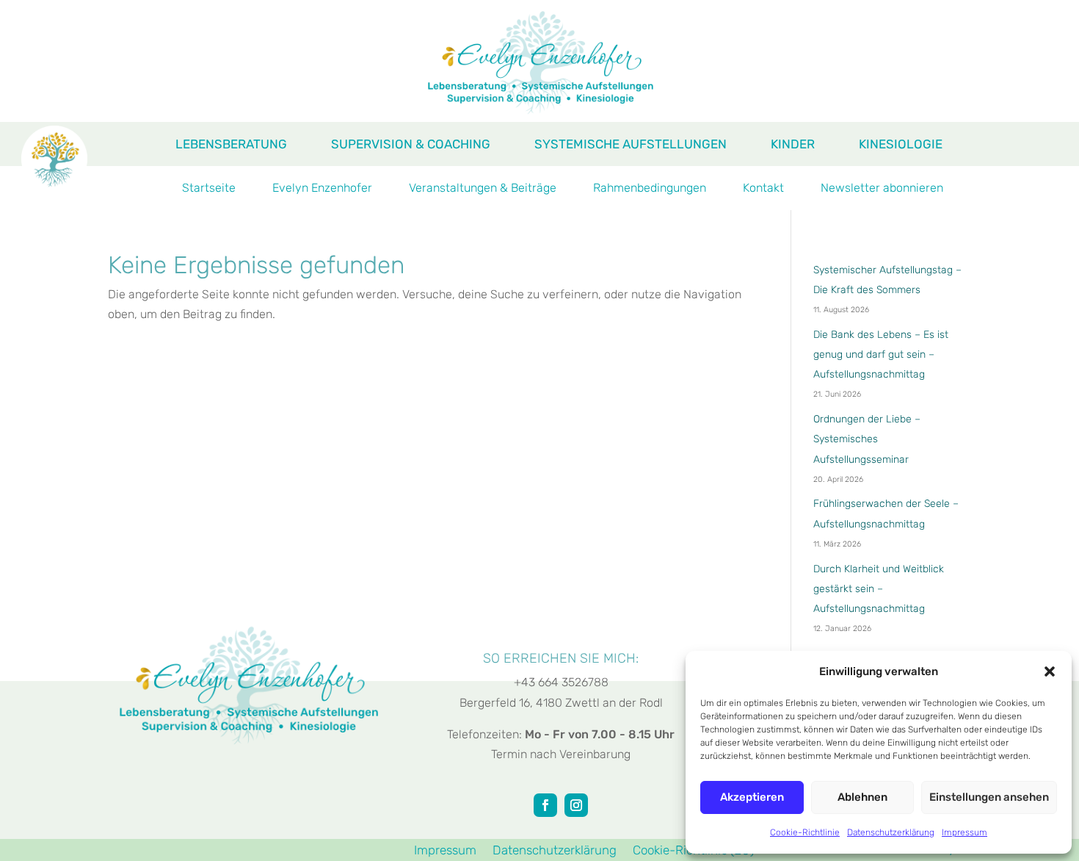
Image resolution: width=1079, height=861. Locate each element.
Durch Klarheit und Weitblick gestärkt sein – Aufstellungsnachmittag (878, 589)
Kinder (793, 145)
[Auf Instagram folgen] (576, 805)
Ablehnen (862, 797)
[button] (1049, 671)
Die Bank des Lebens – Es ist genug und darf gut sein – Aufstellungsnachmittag (880, 354)
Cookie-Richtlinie (805, 832)
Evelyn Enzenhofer (322, 189)
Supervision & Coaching (410, 145)
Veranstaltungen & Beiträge (482, 189)
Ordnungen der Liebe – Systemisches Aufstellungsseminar (866, 439)
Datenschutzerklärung (890, 832)
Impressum (964, 832)
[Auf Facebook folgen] (545, 805)
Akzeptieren (752, 797)
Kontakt (763, 189)
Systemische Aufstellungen (630, 145)
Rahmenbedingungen (649, 189)
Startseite (209, 189)
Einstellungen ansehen (989, 797)
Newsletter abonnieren (882, 189)
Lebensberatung (231, 145)
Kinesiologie (900, 145)
